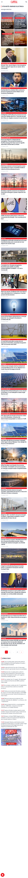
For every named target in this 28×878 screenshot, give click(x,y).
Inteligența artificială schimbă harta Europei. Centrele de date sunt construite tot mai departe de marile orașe (14, 242)
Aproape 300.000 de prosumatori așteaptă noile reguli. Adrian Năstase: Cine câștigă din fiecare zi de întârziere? (14, 442)
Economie (4, 112)
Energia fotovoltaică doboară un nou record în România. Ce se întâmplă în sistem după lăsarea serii (13, 392)
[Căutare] (26, 2)
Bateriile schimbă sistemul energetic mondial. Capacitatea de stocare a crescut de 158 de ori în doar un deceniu (14, 491)
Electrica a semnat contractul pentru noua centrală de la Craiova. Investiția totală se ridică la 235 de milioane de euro (13, 167)
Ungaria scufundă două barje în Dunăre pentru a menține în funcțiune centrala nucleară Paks (12, 567)
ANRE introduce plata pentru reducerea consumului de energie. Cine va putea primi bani (13, 217)
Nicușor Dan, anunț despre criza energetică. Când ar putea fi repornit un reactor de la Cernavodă (13, 66)
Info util (4, 238)
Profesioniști (5, 164)
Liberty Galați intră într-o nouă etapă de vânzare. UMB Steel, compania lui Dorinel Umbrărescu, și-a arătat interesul (12, 706)
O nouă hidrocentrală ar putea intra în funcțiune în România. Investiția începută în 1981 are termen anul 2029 (13, 342)
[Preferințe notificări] (2, 875)
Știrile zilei (6, 658)
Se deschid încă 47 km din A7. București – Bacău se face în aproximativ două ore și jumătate (14, 668)
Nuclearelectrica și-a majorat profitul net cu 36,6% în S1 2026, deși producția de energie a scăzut (14, 617)
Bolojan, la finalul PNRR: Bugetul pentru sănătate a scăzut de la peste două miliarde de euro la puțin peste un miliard (13, 717)
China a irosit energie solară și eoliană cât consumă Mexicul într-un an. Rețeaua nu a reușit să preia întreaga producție (13, 367)
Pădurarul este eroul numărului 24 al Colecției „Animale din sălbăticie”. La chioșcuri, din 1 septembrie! (14, 700)
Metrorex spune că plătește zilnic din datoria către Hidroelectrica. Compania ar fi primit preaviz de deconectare (14, 293)
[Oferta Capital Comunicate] (14, 737)
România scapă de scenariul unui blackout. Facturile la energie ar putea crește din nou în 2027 (13, 192)
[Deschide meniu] (2, 2)
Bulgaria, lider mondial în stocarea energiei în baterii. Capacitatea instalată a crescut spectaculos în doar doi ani (13, 516)
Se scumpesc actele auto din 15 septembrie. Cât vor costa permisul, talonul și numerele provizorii (14, 686)
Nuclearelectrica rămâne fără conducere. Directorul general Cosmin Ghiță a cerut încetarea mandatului (13, 91)
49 (17, 652)
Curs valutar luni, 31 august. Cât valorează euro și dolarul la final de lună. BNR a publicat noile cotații (13, 681)
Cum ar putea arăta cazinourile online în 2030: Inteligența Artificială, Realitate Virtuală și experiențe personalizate (13, 663)
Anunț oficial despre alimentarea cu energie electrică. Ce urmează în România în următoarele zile (13, 318)
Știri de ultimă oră (6, 63)
